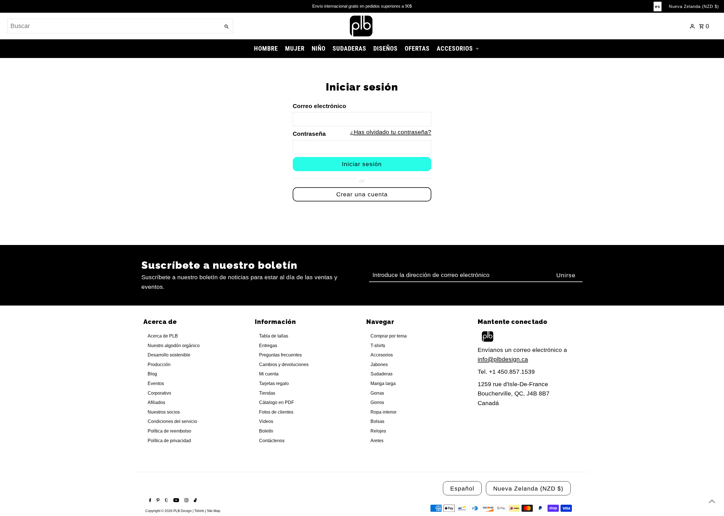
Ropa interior (383, 412)
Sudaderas (381, 373)
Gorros (377, 402)
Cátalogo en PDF (276, 402)
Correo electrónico (319, 106)
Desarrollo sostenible (169, 354)
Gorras (377, 393)
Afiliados (156, 402)
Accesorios (381, 354)
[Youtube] (175, 500)
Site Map (213, 511)
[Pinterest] (157, 500)
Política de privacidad (169, 440)
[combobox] (113, 26)
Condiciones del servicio (172, 421)
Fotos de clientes (276, 412)
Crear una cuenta (362, 194)
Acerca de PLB (163, 336)
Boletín (266, 431)
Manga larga (383, 383)
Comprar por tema (388, 336)
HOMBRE (266, 48)
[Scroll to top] (712, 501)
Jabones (379, 364)
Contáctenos (272, 440)
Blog (152, 373)
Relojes (378, 431)
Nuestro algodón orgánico (174, 345)
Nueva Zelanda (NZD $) (694, 6)
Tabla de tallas (273, 336)
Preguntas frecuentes (280, 354)
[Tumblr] (165, 500)
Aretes (376, 440)
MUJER (295, 48)
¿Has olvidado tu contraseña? (390, 132)
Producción (159, 364)
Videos (266, 421)
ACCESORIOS (455, 48)
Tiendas (267, 393)
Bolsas (377, 421)
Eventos (156, 383)
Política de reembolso (169, 431)
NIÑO (319, 48)
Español (462, 488)
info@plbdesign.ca (503, 359)
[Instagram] (185, 500)
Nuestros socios (164, 412)
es (657, 6)
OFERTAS (417, 48)
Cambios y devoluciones (284, 364)
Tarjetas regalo (274, 383)
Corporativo (159, 393)
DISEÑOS (385, 48)
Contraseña (309, 133)
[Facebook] (149, 500)
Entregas (268, 345)
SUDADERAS (349, 48)
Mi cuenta (269, 373)
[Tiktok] (194, 500)
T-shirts (377, 345)
